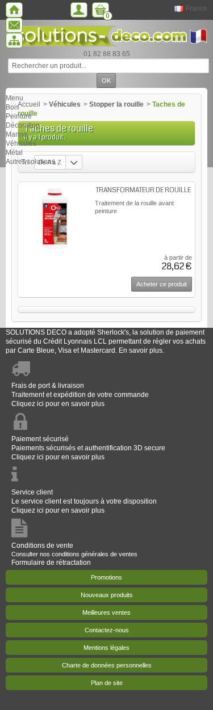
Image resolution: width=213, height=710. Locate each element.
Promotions (106, 577)
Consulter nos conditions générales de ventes (74, 554)
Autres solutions (30, 162)
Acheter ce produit (161, 284)
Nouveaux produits (107, 594)
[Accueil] (14, 10)
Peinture (19, 116)
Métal (14, 153)
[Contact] (14, 25)
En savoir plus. (141, 350)
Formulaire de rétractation (51, 563)
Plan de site (107, 682)
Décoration (23, 125)
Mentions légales (106, 647)
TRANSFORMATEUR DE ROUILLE (143, 190)
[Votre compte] (79, 10)
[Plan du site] (14, 40)
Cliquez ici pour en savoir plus (58, 404)
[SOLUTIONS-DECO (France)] (106, 36)
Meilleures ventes (106, 612)
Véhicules (21, 143)
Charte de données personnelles (107, 665)
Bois (12, 107)
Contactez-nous (107, 630)
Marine (16, 134)
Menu (14, 98)
